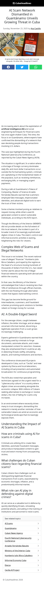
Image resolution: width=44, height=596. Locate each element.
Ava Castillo (36, 28)
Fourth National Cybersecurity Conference (18, 539)
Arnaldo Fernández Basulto (17, 545)
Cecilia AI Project (12, 570)
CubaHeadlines (23, 3)
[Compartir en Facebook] (8, 67)
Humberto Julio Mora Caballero (19, 555)
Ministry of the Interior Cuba (17, 550)
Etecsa (8, 565)
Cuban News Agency (14, 533)
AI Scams (9, 523)
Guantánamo (11, 528)
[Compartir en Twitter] (22, 67)
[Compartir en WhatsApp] (35, 67)
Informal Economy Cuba (15, 560)
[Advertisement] (22, 99)
